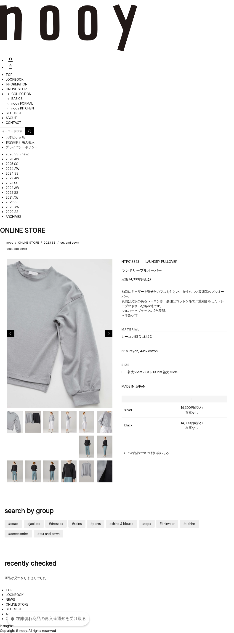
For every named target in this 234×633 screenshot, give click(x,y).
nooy (9, 242)
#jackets (33, 524)
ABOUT (11, 118)
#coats (13, 524)
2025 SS (12, 164)
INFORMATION (16, 84)
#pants (95, 524)
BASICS (17, 99)
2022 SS (12, 192)
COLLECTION (21, 94)
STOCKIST (14, 113)
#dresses (56, 524)
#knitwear (167, 524)
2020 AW (12, 207)
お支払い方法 (15, 137)
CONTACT (13, 123)
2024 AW (12, 168)
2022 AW (12, 188)
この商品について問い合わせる (148, 453)
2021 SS (12, 202)
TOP (9, 75)
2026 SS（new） (18, 154)
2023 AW (12, 178)
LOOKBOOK (15, 79)
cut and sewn (69, 242)
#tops (146, 524)
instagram (7, 626)
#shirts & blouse (121, 524)
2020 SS (12, 212)
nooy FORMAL (22, 103)
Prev (10, 333)
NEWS (10, 599)
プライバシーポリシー (22, 147)
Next (108, 333)
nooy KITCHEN (22, 108)
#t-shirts (189, 524)
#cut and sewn (16, 248)
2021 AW (12, 197)
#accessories (18, 534)
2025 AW (12, 159)
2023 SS (12, 183)
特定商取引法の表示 (20, 142)
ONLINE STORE (17, 89)
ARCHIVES (13, 216)
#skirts (77, 524)
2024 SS (12, 173)
